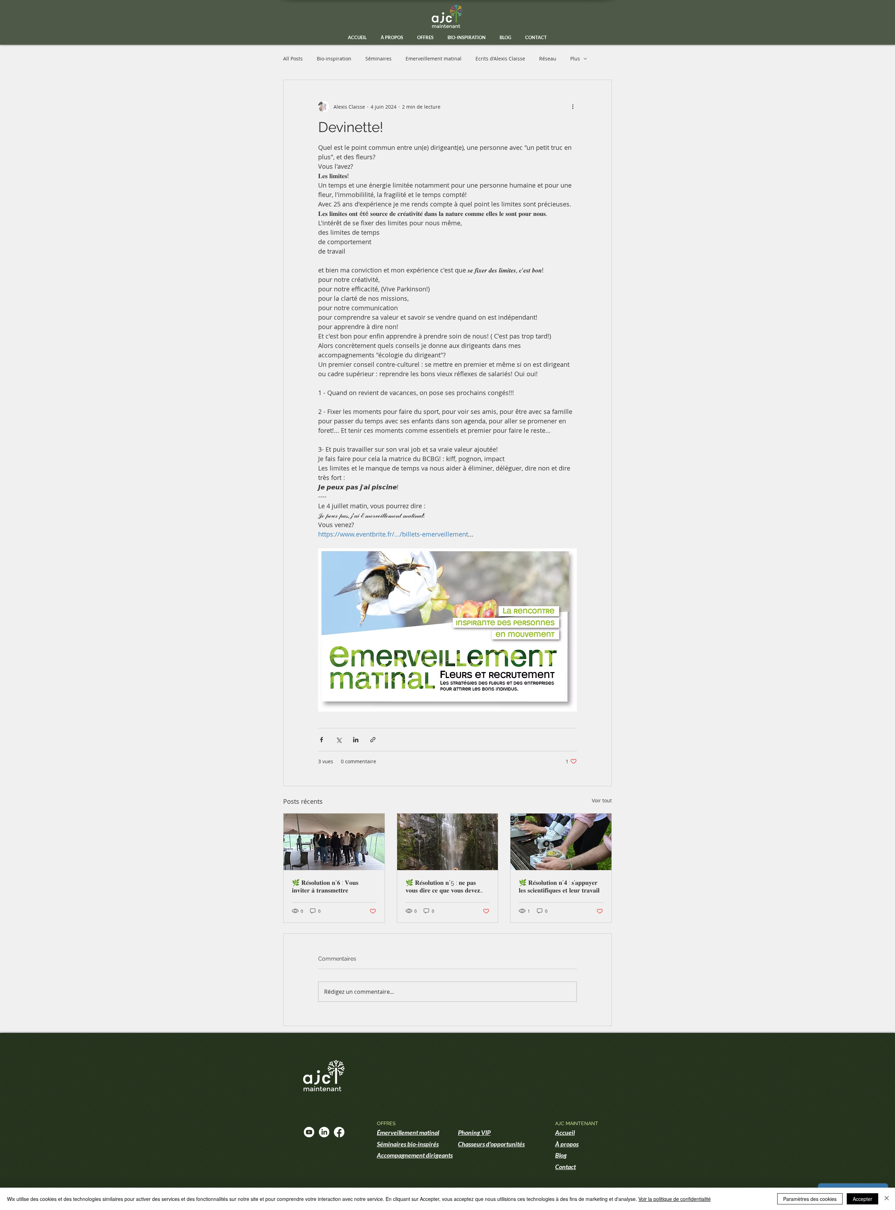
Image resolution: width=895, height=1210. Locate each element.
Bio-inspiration (334, 58)
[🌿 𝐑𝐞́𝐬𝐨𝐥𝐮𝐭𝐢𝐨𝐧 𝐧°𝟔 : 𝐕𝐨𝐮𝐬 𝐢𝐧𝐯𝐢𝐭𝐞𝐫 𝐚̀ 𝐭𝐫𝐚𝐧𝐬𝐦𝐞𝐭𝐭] (334, 842)
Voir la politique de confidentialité (674, 1198)
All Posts (293, 58)
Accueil (565, 1132)
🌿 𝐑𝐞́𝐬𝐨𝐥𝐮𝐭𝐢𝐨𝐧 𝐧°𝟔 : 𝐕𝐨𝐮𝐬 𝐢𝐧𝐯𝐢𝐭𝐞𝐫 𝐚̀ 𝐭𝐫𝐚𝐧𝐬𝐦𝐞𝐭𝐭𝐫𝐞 (325, 886)
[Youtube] (309, 1132)
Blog (561, 1155)
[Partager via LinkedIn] (355, 739)
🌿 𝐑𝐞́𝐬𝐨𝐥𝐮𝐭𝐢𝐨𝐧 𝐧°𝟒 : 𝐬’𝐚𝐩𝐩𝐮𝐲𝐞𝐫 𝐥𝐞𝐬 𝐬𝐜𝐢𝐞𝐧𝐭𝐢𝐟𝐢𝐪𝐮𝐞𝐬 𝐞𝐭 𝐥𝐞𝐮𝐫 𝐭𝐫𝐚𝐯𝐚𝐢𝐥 (559, 886)
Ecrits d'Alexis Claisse (500, 58)
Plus (575, 58)
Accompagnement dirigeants (415, 1155)
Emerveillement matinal (433, 58)
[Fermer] (886, 1198)
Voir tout (602, 800)
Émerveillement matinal (408, 1132)
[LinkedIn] (324, 1132)
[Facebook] (339, 1132)
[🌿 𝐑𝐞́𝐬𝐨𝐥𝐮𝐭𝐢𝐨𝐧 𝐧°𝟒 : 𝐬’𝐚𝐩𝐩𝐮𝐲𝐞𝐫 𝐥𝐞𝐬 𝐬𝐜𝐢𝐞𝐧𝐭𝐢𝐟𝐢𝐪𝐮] (560, 842)
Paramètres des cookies (810, 1198)
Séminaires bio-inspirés (408, 1144)
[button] (425, 37)
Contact (565, 1167)
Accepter (862, 1198)
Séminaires (378, 58)
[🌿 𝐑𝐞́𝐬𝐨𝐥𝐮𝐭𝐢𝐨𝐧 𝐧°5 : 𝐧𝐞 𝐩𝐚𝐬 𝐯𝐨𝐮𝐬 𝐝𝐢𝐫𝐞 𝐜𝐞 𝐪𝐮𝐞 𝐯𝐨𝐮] (447, 842)
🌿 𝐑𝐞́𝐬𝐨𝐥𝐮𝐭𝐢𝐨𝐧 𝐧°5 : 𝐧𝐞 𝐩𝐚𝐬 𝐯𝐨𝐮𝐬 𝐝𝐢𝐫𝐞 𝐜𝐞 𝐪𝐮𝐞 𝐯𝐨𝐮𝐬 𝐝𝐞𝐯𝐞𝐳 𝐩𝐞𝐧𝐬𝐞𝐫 (443, 886)
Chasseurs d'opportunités (491, 1144)
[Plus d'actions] (572, 106)
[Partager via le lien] (373, 739)
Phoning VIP (474, 1132)
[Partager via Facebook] (321, 739)
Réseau (547, 58)
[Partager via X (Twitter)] (338, 739)
